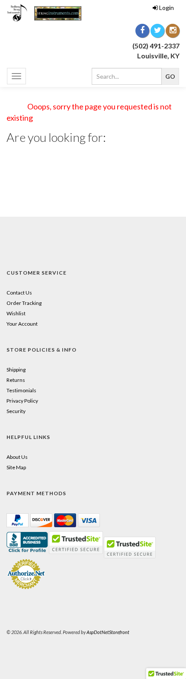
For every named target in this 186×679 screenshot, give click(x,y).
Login (166, 7)
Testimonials (21, 390)
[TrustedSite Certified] (130, 547)
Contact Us (19, 292)
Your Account (22, 323)
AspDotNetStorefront (108, 632)
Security (16, 411)
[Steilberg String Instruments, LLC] (46, 12)
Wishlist (16, 313)
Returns (15, 380)
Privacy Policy (22, 400)
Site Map (16, 467)
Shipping (16, 369)
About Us (17, 457)
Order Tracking (24, 303)
